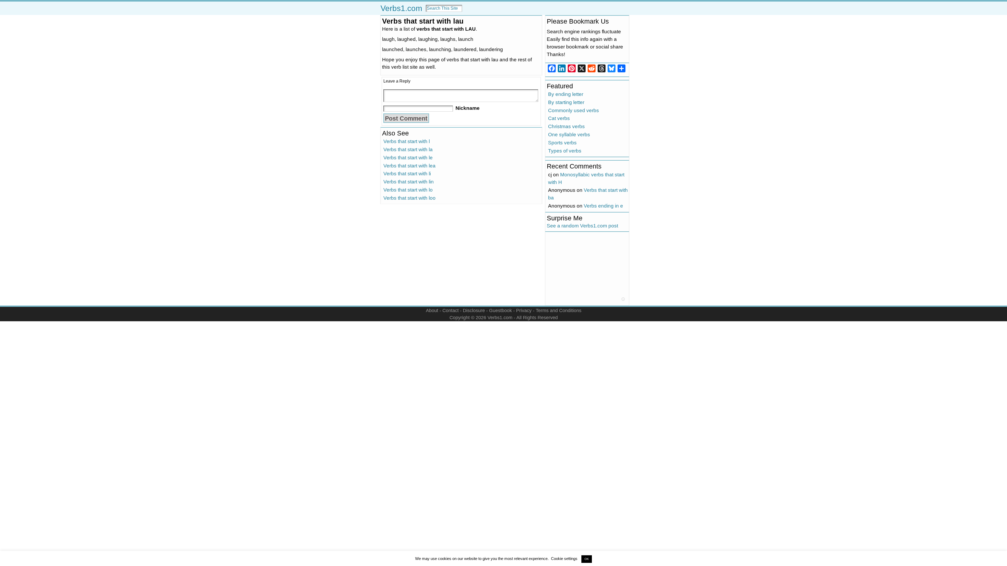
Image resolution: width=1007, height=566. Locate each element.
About (432, 310)
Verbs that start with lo (408, 190)
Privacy (524, 310)
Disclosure (474, 310)
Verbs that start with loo (409, 198)
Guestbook (500, 310)
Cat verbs (559, 118)
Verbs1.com (401, 8)
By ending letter (565, 94)
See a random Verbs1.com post (582, 225)
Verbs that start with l (406, 141)
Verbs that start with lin (408, 181)
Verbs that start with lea (409, 165)
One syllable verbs (569, 134)
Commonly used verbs (573, 110)
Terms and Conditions (558, 310)
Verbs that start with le (408, 157)
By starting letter (566, 102)
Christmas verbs (566, 126)
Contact (450, 310)
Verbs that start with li (407, 173)
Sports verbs (562, 142)
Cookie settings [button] (564, 558)
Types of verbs (564, 151)
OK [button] (587, 558)
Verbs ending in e (603, 206)
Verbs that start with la (408, 149)
